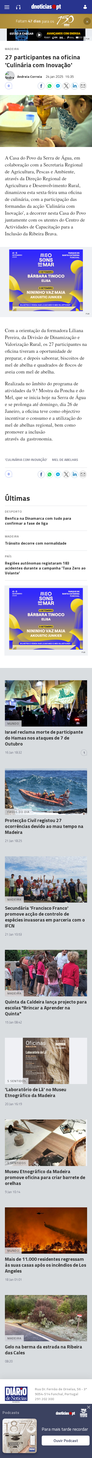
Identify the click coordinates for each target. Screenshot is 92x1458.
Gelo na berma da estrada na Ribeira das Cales (43, 1349)
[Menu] (6, 6)
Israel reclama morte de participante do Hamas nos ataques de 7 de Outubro (44, 737)
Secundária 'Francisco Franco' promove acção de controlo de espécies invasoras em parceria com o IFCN (45, 916)
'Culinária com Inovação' (26, 459)
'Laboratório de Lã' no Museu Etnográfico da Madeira (35, 1092)
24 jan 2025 (60, 76)
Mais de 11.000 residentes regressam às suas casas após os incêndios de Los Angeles (45, 1265)
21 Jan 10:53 (13, 934)
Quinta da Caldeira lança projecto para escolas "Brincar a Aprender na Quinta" (46, 1007)
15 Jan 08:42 (13, 1022)
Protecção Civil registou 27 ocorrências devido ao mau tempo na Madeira (44, 826)
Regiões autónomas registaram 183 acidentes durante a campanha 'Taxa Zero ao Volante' (45, 568)
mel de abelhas (65, 459)
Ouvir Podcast (65, 1440)
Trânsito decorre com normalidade (35, 543)
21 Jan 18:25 (13, 840)
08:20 (9, 1361)
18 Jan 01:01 (13, 1279)
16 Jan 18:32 (13, 752)
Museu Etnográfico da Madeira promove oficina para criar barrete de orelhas (45, 1177)
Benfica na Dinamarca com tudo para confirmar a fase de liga (38, 520)
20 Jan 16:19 (13, 1104)
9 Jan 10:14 (12, 1191)
